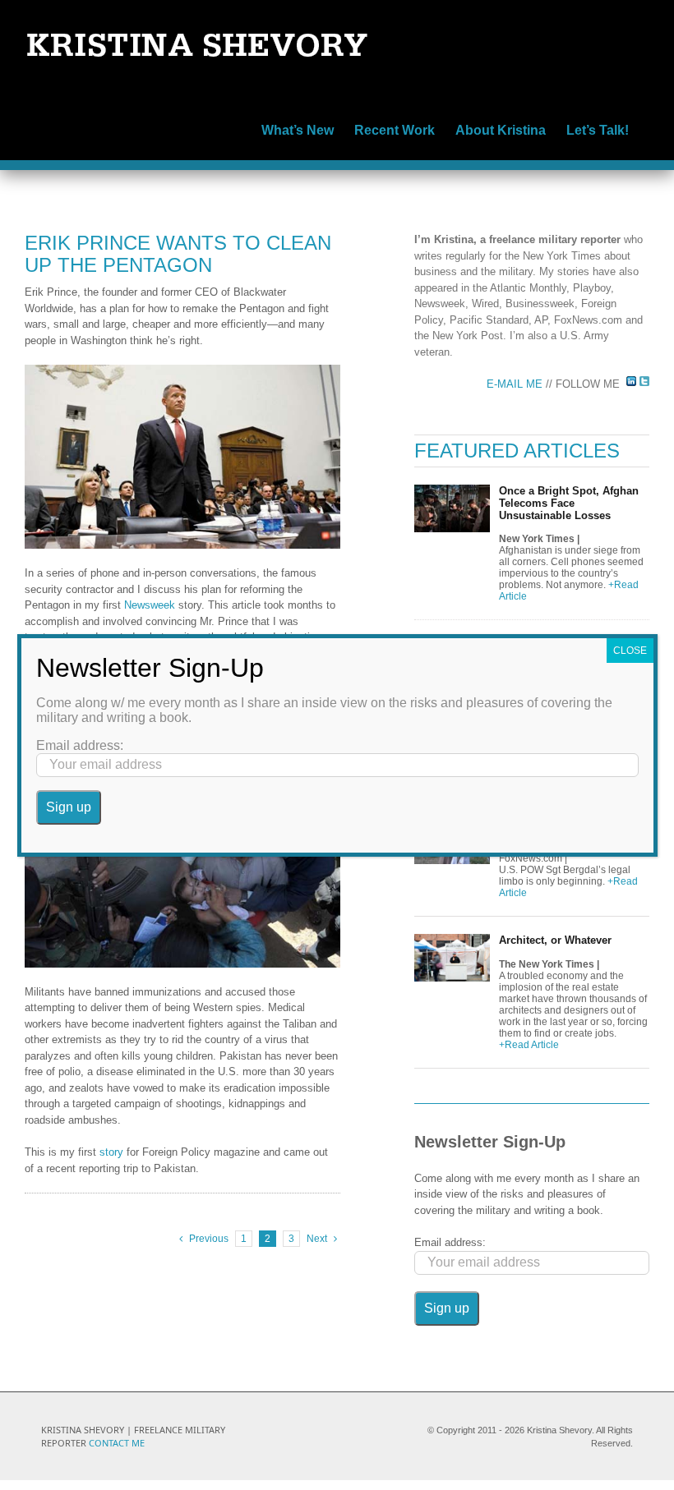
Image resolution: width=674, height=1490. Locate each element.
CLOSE (630, 650)
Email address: (450, 1242)
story (111, 1152)
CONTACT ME (117, 1443)
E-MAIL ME (516, 384)
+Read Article (529, 1045)
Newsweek (149, 605)
